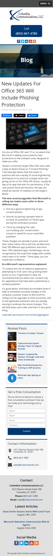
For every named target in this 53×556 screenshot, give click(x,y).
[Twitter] (22, 41)
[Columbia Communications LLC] (26, 14)
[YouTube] (30, 41)
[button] (45, 3)
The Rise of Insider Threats (31, 333)
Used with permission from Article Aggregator (25, 314)
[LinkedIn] (26, 41)
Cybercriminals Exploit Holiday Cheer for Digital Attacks (29, 346)
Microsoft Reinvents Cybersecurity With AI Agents (26, 523)
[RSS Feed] (34, 41)
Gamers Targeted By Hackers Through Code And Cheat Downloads (31, 357)
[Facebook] (18, 41)
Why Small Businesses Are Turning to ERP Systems (30, 366)
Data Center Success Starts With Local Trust (26, 511)
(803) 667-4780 (26, 33)
